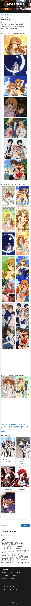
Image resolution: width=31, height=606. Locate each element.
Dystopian (24, 547)
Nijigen (11, 428)
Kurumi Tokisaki (22, 553)
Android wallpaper (15, 424)
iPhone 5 (22, 426)
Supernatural (6, 563)
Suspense (13, 563)
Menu (2, 11)
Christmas (22, 545)
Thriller (16, 563)
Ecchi (28, 547)
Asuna (17, 545)
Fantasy (4, 548)
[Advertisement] (15, 362)
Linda (6, 428)
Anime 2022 (11, 578)
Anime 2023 (3, 581)
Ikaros (12, 551)
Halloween (11, 549)
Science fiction (7, 561)
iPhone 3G (18, 584)
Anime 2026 (11, 584)
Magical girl (27, 553)
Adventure (20, 543)
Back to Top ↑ (15, 604)
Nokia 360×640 (10, 589)
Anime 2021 (3, 578)
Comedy (4, 546)
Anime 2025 (3, 584)
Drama (23, 424)
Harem (18, 549)
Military (7, 555)
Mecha (3, 555)
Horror (2, 551)
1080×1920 (3, 572)
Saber (19, 559)
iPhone (11, 426)
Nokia (17, 555)
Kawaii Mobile (15, 3)
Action (13, 543)
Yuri (2, 565)
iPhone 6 (10, 553)
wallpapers (16, 430)
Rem (18, 557)
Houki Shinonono (7, 551)
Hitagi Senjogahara (25, 549)
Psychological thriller (12, 557)
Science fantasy (24, 559)
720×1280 (17, 572)
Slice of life (17, 561)
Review (17, 589)
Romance (23, 557)
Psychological (4, 557)
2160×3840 (10, 572)
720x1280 (7, 424)
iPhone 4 (16, 426)
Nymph (22, 555)
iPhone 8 (3, 589)
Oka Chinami (16, 428)
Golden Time (5, 426)
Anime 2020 (14, 575)
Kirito (17, 553)
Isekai (14, 553)
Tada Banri (9, 430)
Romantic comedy (9, 559)
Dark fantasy (12, 547)
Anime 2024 (11, 581)
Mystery (12, 555)
